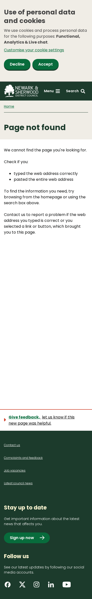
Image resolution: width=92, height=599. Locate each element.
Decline (17, 64)
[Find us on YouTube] (67, 586)
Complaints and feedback (23, 458)
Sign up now (22, 538)
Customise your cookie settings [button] (34, 50)
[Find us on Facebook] (9, 586)
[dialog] (46, 41)
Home (9, 106)
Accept (45, 64)
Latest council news (18, 483)
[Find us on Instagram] (38, 586)
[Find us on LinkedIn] (52, 586)
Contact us (12, 445)
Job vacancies (15, 470)
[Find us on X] (23, 586)
